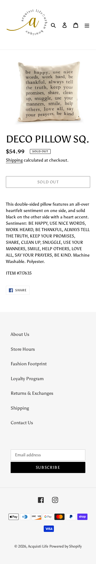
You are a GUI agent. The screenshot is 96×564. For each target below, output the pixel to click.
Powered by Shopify (65, 546)
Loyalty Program (27, 378)
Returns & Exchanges (32, 393)
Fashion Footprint (29, 363)
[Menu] (87, 25)
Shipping (14, 160)
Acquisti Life (38, 546)
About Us (20, 334)
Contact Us (22, 422)
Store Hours (23, 349)
